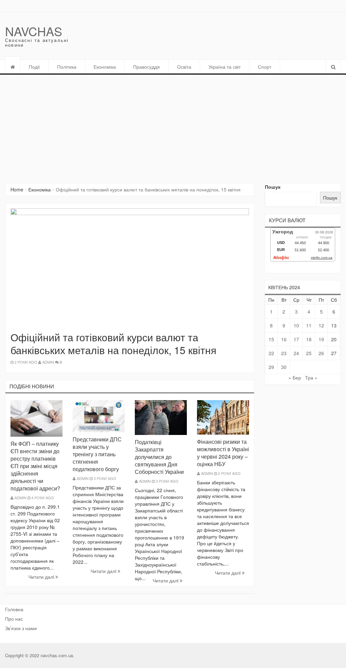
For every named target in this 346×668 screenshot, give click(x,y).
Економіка (105, 66)
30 (284, 367)
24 (296, 353)
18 (309, 339)
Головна (14, 609)
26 (321, 353)
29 (271, 367)
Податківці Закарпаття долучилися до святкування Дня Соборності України (159, 457)
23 (284, 353)
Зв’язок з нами (21, 628)
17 (296, 339)
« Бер (295, 377)
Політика (66, 66)
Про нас (14, 618)
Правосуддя (146, 66)
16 (284, 339)
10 (296, 325)
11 (309, 325)
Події (34, 66)
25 (309, 353)
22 (271, 353)
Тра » (311, 377)
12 (321, 325)
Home (16, 189)
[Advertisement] (173, 125)
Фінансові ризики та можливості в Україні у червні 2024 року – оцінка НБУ (223, 453)
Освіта (184, 66)
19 (321, 339)
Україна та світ (224, 66)
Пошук (272, 186)
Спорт (264, 66)
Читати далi (41, 576)
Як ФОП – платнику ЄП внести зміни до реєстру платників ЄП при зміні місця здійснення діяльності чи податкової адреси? (35, 466)
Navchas (33, 31)
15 (271, 339)
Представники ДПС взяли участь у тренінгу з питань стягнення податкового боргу (97, 454)
